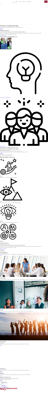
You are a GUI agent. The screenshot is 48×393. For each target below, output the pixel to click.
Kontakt (46, 1)
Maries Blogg (29, 1)
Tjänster (16, 1)
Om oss (20, 1)
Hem (13, 1)
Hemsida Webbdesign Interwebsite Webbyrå (28, 391)
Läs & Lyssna (24, 1)
